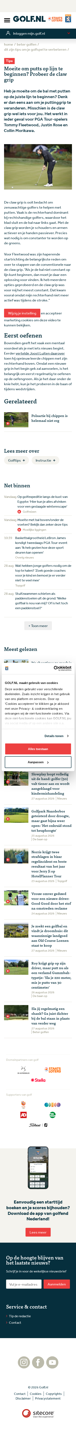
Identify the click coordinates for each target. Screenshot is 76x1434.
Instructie (43, 460)
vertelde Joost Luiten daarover (40, 353)
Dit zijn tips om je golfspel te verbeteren (35, 49)
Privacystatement (48, 1398)
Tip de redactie (20, 1316)
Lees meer (38, 1232)
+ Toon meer (38, 625)
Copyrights (54, 1394)
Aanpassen (36, 762)
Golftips (14, 460)
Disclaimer (23, 1398)
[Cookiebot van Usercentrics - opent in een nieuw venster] (54, 668)
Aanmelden (57, 1284)
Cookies (36, 1394)
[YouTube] (52, 1366)
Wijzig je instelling (22, 313)
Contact (15, 1322)
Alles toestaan (38, 748)
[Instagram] (24, 1366)
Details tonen (54, 736)
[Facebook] (38, 1366)
